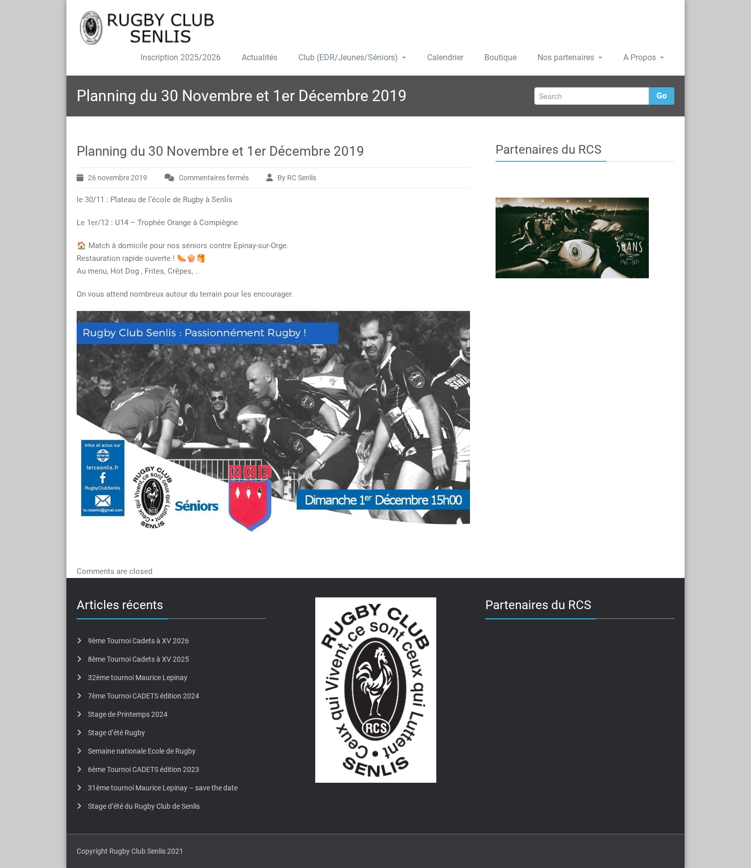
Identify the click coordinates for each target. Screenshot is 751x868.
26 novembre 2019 (117, 178)
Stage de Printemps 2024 (128, 714)
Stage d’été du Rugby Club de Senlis (144, 806)
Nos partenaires (565, 57)
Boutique (500, 57)
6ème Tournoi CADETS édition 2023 (143, 769)
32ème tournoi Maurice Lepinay (137, 677)
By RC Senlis (296, 178)
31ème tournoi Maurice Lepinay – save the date (163, 788)
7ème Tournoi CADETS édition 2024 (143, 696)
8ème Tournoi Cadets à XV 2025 (138, 659)
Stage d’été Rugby (116, 733)
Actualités (259, 57)
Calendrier (445, 57)
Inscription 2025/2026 (180, 57)
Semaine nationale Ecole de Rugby (142, 751)
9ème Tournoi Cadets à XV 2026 (138, 641)
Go (661, 96)
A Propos (639, 57)
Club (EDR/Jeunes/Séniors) (348, 57)
